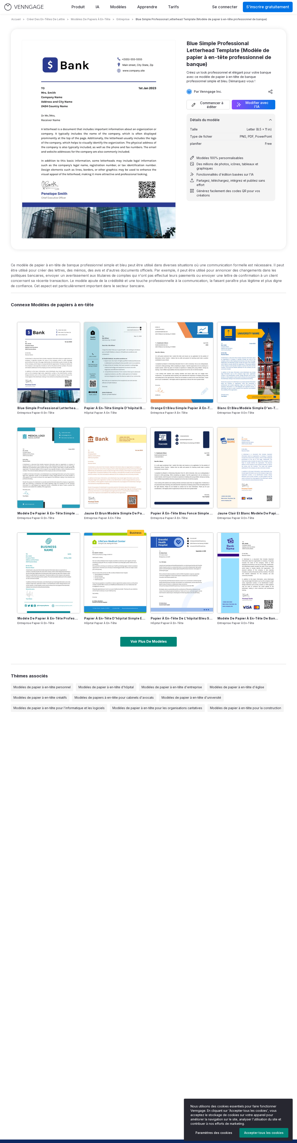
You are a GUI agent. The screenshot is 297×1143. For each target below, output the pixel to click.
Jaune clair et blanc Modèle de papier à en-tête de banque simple (248, 513)
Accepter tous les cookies (264, 1133)
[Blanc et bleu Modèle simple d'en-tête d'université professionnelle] (248, 362)
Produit (78, 7)
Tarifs (173, 7)
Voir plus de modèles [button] (148, 641)
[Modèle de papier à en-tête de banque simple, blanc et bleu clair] (248, 573)
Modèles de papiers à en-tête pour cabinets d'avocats (114, 697)
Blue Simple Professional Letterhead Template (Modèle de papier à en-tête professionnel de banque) (48, 408)
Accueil (16, 19)
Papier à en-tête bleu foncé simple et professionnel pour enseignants (182, 513)
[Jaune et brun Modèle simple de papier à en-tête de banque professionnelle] (115, 468)
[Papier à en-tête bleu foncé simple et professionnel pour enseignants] (182, 468)
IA (97, 7)
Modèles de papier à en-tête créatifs (40, 697)
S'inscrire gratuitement (267, 7)
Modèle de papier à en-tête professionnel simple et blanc (48, 618)
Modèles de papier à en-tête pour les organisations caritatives (157, 708)
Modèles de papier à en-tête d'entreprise (172, 687)
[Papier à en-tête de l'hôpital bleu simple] (182, 573)
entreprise (123, 19)
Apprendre (147, 7)
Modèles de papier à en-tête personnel (42, 687)
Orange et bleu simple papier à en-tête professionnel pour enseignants (182, 408)
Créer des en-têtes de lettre (46, 19)
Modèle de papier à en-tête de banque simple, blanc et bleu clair (248, 618)
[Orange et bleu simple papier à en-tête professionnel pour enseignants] (182, 362)
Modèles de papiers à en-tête (90, 19)
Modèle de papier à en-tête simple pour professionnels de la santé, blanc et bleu (48, 513)
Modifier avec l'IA (256, 104)
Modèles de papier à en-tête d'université (191, 697)
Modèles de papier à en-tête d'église (237, 687)
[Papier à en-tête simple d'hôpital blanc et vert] (115, 362)
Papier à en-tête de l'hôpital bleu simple (182, 618)
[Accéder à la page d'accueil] (23, 7)
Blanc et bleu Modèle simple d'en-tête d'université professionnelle (248, 408)
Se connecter (224, 7)
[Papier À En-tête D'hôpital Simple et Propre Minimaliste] (115, 573)
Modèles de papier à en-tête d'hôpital (106, 687)
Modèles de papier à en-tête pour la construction (245, 708)
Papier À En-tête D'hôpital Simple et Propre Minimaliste (115, 618)
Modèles (118, 7)
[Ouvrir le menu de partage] (270, 91)
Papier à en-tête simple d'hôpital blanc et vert (115, 408)
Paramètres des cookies (213, 1133)
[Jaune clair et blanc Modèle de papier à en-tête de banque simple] (248, 468)
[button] (208, 104)
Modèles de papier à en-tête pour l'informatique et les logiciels (59, 708)
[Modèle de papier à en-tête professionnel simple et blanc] (48, 573)
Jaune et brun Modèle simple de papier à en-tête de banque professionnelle (115, 513)
